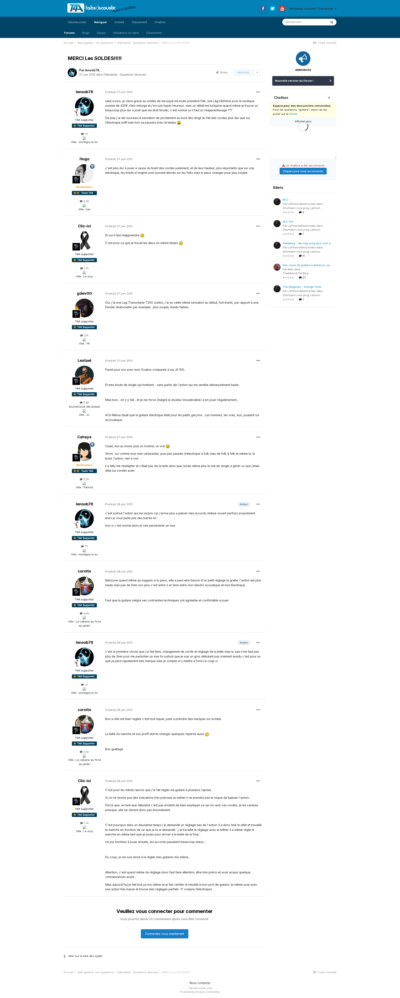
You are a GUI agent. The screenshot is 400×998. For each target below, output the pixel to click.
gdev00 (84, 293)
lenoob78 (92, 70)
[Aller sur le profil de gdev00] (84, 308)
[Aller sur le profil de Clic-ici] (84, 240)
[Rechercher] (331, 22)
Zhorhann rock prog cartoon (301, 208)
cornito (84, 571)
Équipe (101, 32)
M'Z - (286, 199)
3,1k (86, 335)
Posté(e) (118, 92)
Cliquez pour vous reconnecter (303, 171)
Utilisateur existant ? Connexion (312, 8)
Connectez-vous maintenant (164, 933)
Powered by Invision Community (200, 991)
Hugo (84, 159)
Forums (69, 32)
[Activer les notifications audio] (330, 98)
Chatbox (160, 22)
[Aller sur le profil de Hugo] (84, 173)
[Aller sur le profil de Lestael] (84, 375)
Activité (119, 22)
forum (293, 113)
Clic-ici (84, 226)
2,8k (85, 402)
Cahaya (84, 437)
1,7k (86, 268)
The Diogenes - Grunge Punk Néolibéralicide (302, 287)
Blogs (85, 32)
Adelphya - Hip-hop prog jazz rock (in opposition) (307, 243)
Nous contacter (200, 983)
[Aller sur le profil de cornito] (84, 586)
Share (223, 72)
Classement (154, 32)
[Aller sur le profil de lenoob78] (72, 72)
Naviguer (100, 22)
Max (290, 269)
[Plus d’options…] (258, 92)
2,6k (85, 613)
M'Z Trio (288, 221)
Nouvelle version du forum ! (294, 80)
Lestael (84, 360)
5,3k (85, 479)
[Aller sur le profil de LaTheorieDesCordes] (277, 201)
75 (86, 133)
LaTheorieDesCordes (302, 203)
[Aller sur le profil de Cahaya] (84, 451)
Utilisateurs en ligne (126, 32)
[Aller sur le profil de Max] (277, 267)
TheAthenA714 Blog (295, 273)
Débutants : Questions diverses (125, 74)
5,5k (85, 201)
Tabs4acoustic (77, 22)
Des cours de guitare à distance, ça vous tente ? (306, 265)
